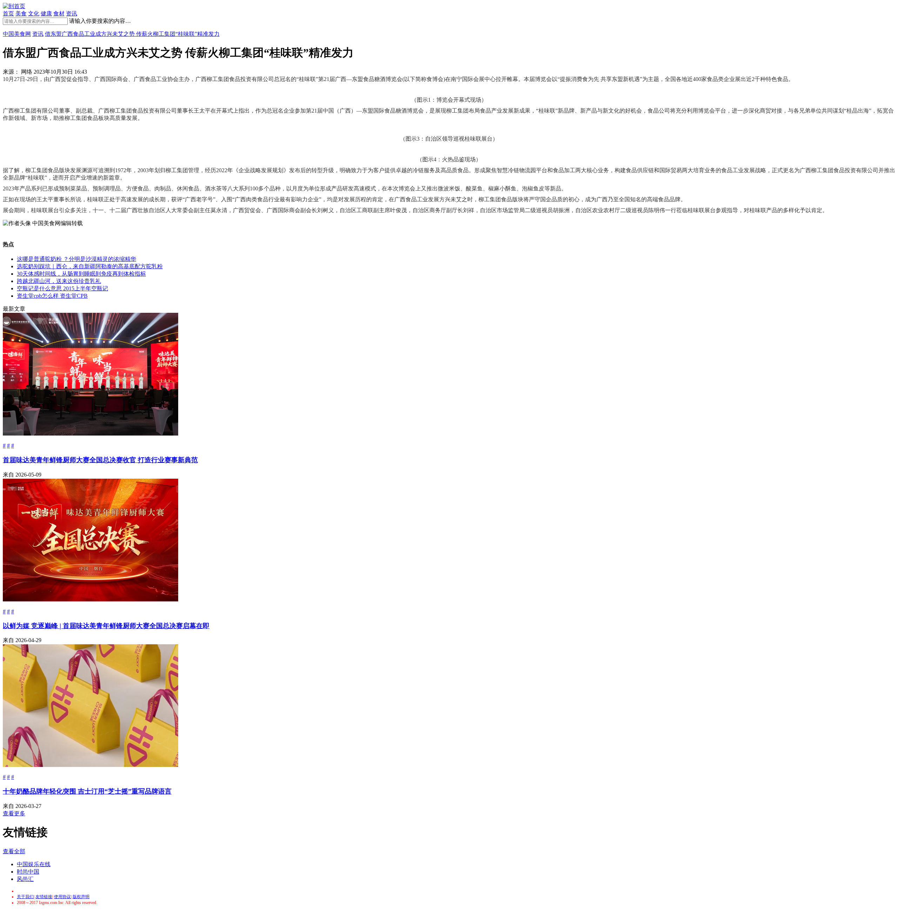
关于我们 (25, 896)
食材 (59, 13)
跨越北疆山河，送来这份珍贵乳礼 (59, 281)
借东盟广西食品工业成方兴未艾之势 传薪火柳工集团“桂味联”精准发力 (132, 34)
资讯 (71, 13)
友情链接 (43, 896)
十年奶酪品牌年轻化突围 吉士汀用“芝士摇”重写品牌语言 (87, 791)
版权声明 (81, 896)
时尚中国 (28, 872)
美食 (21, 13)
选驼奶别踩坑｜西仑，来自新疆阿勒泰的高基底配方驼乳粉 (90, 266)
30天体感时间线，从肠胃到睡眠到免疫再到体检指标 (81, 274)
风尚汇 (25, 879)
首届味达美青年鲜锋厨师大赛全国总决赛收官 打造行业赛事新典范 (100, 460)
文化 (33, 13)
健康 (46, 13)
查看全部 (14, 851)
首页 (8, 13)
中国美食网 (17, 34)
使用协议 (62, 896)
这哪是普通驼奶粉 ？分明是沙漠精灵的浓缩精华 (76, 259)
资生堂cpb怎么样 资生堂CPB (52, 296)
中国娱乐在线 (34, 864)
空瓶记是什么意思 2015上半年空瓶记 (62, 288)
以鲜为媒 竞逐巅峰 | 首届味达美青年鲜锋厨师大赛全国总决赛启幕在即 (106, 625)
